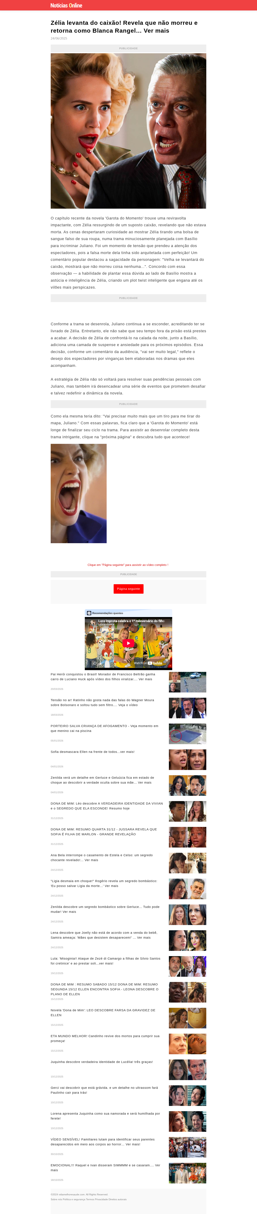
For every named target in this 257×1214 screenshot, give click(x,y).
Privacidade (101, 1199)
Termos (90, 1199)
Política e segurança (74, 1199)
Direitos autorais (118, 1199)
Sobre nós (56, 1199)
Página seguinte (128, 588)
